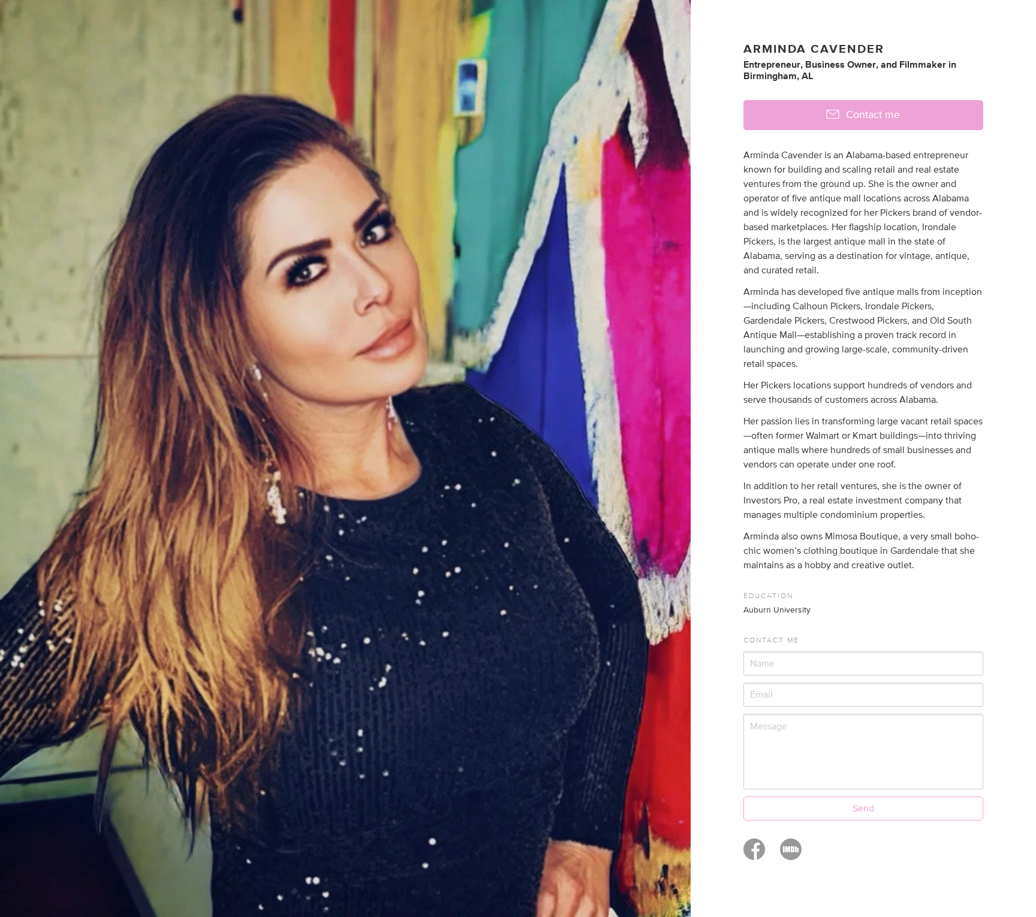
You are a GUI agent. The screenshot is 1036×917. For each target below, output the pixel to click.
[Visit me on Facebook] (754, 855)
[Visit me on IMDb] (791, 855)
